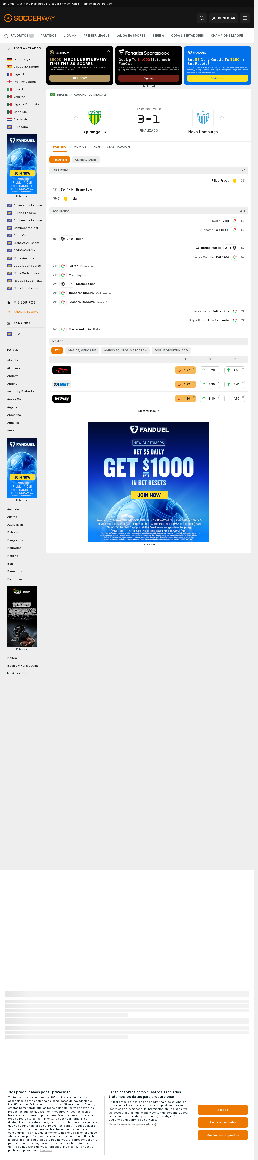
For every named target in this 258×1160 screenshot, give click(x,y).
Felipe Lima (220, 311)
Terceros (46, 1150)
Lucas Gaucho (203, 257)
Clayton (80, 275)
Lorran (73, 266)
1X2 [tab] (57, 350)
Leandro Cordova (82, 302)
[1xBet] (61, 384)
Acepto (222, 1110)
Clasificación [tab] (118, 146)
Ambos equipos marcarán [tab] (125, 350)
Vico (225, 221)
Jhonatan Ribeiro (81, 293)
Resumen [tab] (59, 159)
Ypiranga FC (94, 131)
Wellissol (222, 230)
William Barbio (106, 293)
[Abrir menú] (245, 18)
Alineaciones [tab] (86, 159)
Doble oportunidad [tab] (171, 350)
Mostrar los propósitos (222, 1135)
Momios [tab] (80, 146)
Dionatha (206, 230)
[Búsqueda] (202, 18)
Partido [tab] (60, 146)
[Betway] (61, 399)
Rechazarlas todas (222, 1122)
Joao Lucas (202, 311)
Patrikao (222, 257)
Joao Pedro (105, 302)
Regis (216, 221)
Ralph (97, 329)
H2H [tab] (96, 146)
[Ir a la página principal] (38, 18)
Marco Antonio (80, 329)
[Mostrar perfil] (94, 117)
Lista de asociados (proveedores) (132, 1124)
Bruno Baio (88, 266)
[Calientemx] (61, 370)
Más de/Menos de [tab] (82, 350)
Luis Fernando (218, 320)
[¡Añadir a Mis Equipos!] (76, 118)
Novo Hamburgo (203, 131)
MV (71, 275)
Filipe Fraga (197, 320)
